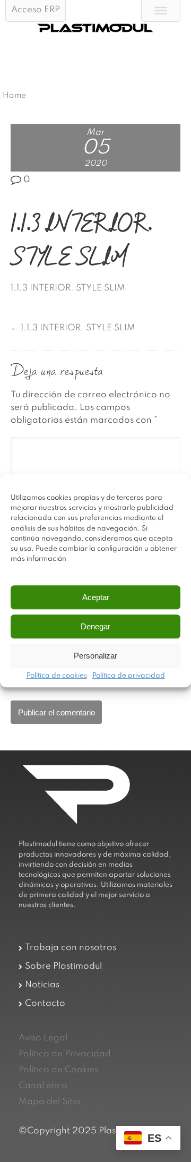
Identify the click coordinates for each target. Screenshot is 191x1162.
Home (14, 95)
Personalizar (95, 655)
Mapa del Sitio (50, 1101)
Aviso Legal (43, 1038)
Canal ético (43, 1085)
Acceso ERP (35, 9)
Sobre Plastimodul (63, 966)
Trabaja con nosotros (70, 947)
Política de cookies (57, 676)
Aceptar (95, 597)
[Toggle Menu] (160, 10)
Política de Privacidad (65, 1053)
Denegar (95, 626)
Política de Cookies (58, 1069)
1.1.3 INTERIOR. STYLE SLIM (68, 288)
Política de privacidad (128, 676)
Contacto (45, 1003)
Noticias (42, 984)
